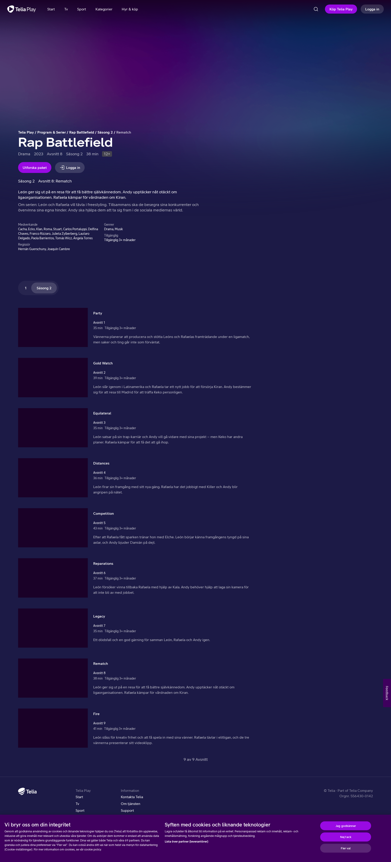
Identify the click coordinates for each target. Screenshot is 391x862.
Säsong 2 (105, 132)
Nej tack (345, 837)
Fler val (345, 848)
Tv (77, 804)
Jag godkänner (346, 825)
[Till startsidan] (21, 9)
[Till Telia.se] (27, 791)
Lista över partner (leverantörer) (186, 841)
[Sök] (315, 9)
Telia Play (26, 132)
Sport (80, 810)
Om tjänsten (130, 804)
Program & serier (51, 132)
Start (79, 797)
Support (127, 810)
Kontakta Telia (132, 797)
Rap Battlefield (81, 132)
